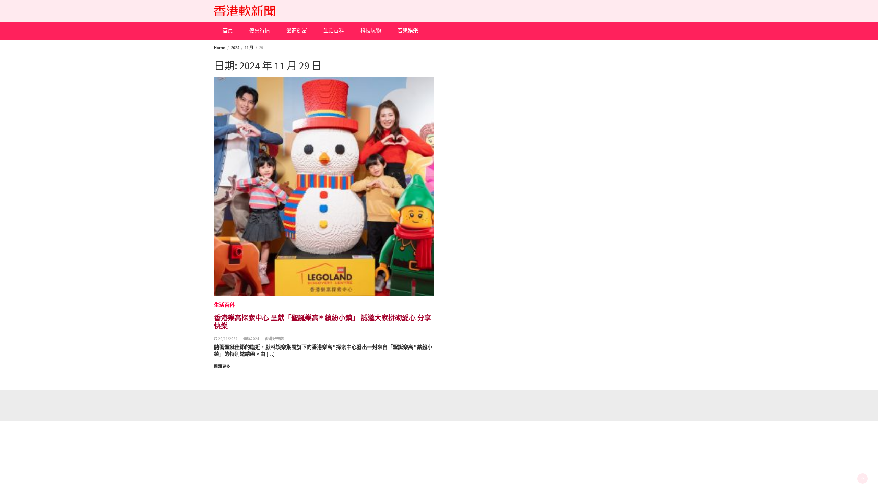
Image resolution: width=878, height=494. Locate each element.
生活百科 (333, 30)
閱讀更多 (222, 366)
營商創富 (296, 30)
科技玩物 (370, 30)
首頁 (228, 30)
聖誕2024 (251, 338)
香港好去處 (274, 338)
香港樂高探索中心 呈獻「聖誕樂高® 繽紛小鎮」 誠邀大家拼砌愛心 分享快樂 (322, 321)
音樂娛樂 (408, 30)
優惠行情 (259, 30)
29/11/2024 (227, 338)
